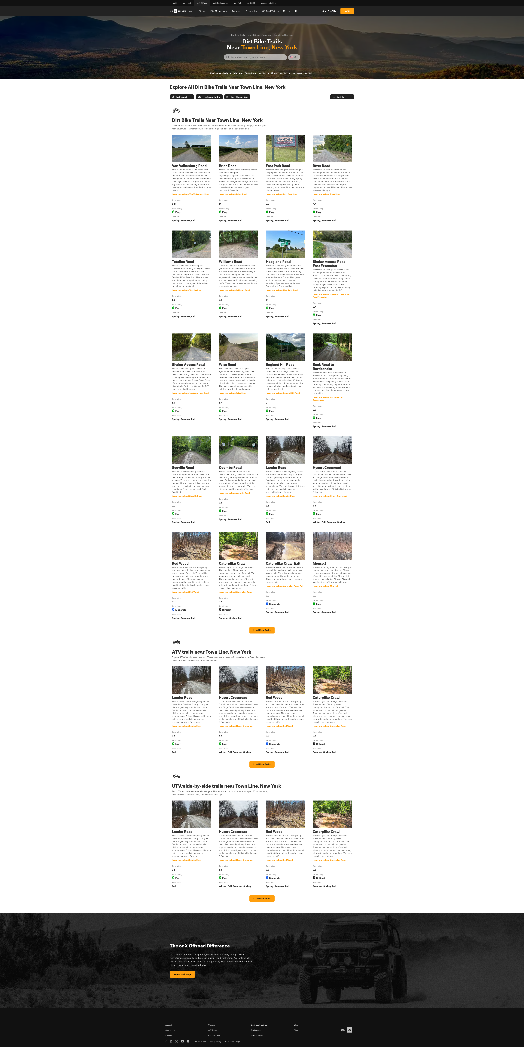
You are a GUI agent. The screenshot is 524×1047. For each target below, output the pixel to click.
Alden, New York (279, 73)
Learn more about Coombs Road (238, 480)
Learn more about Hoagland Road (285, 278)
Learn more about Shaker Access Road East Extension (332, 278)
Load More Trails (262, 630)
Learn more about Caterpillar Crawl (238, 576)
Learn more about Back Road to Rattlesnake (332, 381)
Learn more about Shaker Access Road (191, 381)
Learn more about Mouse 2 (332, 576)
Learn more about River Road (332, 178)
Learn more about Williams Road (238, 278)
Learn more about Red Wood (191, 576)
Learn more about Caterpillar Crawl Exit (285, 576)
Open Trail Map (182, 974)
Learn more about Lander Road (285, 480)
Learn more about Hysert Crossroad (332, 480)
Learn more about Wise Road (238, 381)
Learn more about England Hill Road (285, 381)
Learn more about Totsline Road (191, 278)
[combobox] (257, 57)
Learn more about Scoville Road (191, 480)
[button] (182, 96)
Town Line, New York (256, 73)
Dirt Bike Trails (238, 35)
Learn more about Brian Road (238, 178)
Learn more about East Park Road (285, 178)
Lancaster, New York (302, 73)
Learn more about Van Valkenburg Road (191, 178)
